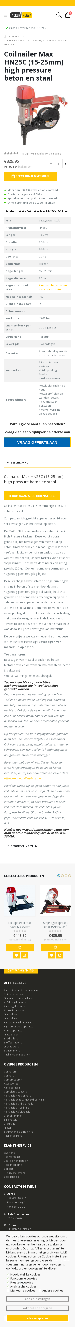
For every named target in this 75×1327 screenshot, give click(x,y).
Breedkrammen (13, 1115)
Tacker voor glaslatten (17, 1054)
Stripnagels (10, 1119)
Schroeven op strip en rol (19, 1131)
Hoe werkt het (12, 1156)
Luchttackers (11, 1046)
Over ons (9, 1152)
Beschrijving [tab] (20, 462)
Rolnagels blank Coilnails (18, 1103)
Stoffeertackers (13, 1042)
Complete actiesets (15, 1091)
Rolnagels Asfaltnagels (17, 1111)
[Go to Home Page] (5, 36)
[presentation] (9, 115)
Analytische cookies (23, 1286)
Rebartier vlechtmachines (19, 1022)
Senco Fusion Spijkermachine (21, 990)
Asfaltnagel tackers (15, 1002)
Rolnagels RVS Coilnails (17, 1095)
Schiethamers (12, 1050)
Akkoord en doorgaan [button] (37, 1308)
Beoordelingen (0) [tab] (24, 846)
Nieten (8, 1127)
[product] (19, 900)
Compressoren (13, 1079)
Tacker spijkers (13, 1135)
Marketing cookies (22, 1290)
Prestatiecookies (21, 1282)
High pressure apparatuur (19, 1026)
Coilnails (9, 1075)
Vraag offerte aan (37, 442)
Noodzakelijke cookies (25, 1274)
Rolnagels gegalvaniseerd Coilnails (24, 1099)
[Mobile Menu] (6, 15)
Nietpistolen (11, 1034)
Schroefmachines (14, 1010)
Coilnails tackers (13, 994)
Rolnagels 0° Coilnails (16, 1107)
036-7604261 (15, 1218)
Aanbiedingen (12, 1087)
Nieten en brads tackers (18, 998)
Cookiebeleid (12, 1176)
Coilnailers (10, 1071)
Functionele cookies (23, 1278)
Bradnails (9, 1123)
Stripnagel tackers (14, 1006)
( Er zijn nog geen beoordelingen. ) (41, 153)
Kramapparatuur (14, 1030)
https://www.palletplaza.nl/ (22, 778)
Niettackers (10, 1014)
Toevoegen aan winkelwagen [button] (20, 947)
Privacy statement (14, 1172)
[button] (59, 875)
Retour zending (13, 1164)
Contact (8, 1168)
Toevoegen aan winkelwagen (32, 176)
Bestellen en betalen (16, 1160)
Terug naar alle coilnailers (31, 496)
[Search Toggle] (59, 15)
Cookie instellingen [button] (37, 1299)
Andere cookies (52, 1290)
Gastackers (10, 1018)
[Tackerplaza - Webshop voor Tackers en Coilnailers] (21, 15)
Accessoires (11, 1083)
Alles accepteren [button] (37, 1318)
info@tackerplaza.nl (20, 1228)
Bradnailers (11, 1038)
